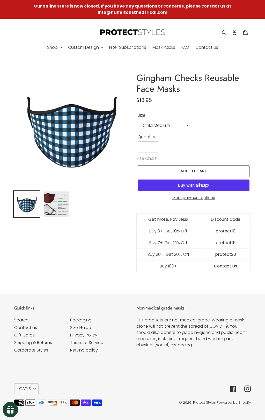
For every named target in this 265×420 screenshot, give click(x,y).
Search (21, 320)
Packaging (81, 320)
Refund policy (84, 350)
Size (141, 115)
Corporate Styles (31, 350)
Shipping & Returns (33, 343)
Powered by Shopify (234, 402)
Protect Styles (204, 402)
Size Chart (146, 158)
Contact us (25, 328)
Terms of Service (86, 343)
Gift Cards (24, 335)
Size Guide (80, 328)
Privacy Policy (83, 335)
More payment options (193, 197)
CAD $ (25, 389)
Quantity (146, 137)
